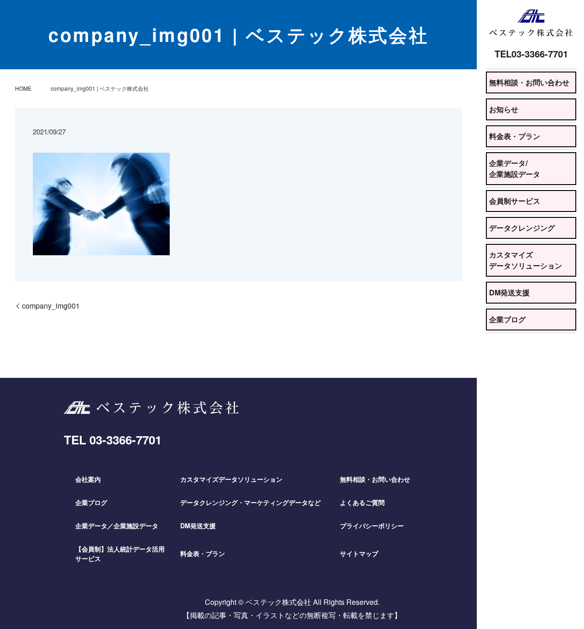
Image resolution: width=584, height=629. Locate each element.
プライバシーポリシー (372, 525)
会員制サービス (514, 201)
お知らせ (503, 109)
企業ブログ (507, 319)
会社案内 (88, 479)
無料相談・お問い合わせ (529, 82)
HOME (23, 88)
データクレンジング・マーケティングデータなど (250, 502)
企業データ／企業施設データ (116, 525)
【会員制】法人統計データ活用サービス (120, 553)
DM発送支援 (509, 292)
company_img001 (51, 305)
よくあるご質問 (362, 502)
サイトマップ (359, 553)
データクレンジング (522, 227)
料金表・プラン (514, 136)
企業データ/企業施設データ (514, 168)
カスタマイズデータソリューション (525, 260)
